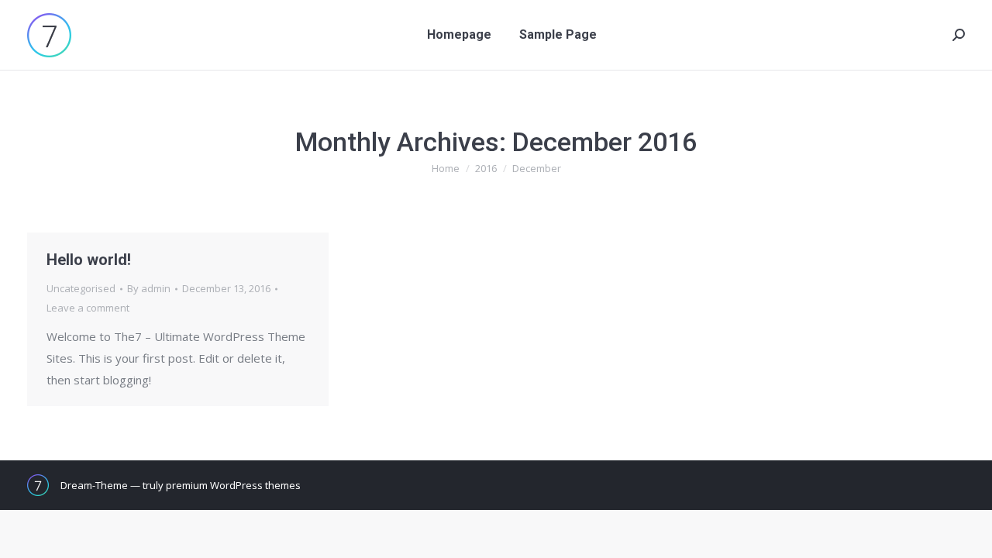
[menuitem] (459, 35)
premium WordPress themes (233, 485)
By (148, 288)
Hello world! (88, 259)
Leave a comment (87, 308)
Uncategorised (80, 288)
